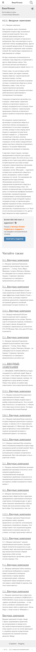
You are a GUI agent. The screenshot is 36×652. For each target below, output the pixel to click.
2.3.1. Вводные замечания (16, 391)
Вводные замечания (13, 615)
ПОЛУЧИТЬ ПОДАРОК (14, 239)
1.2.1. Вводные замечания (16, 514)
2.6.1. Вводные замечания (16, 415)
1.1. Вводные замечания (15, 591)
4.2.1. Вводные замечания (16, 439)
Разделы (21, 644)
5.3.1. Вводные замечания (16, 538)
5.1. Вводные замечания (15, 286)
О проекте (12, 644)
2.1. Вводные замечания (15, 260)
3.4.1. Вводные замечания (16, 310)
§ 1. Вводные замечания (15, 564)
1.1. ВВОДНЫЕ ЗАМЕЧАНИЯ (11, 365)
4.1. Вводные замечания (15, 490)
